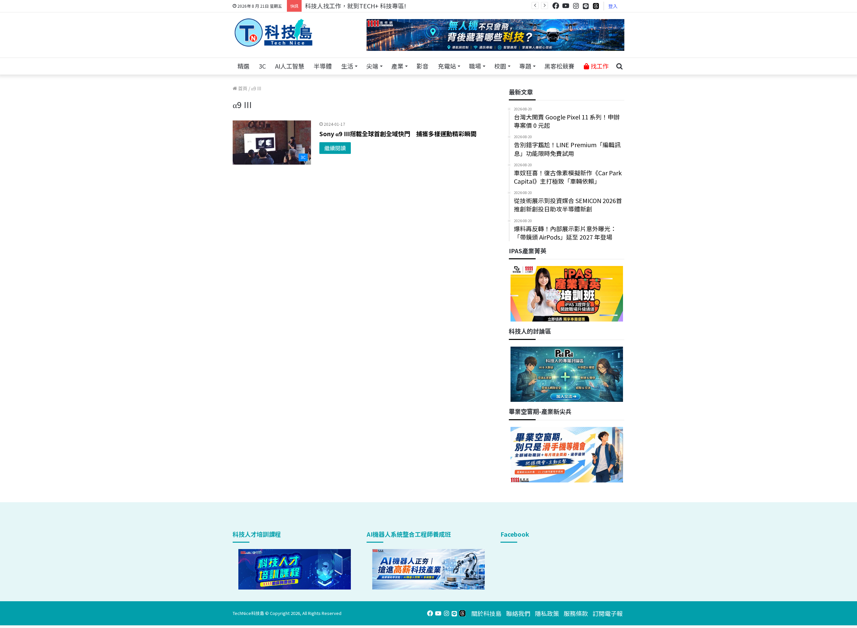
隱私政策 (547, 613)
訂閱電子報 (608, 613)
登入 (613, 6)
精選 (243, 66)
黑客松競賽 (559, 66)
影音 (422, 66)
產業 (397, 66)
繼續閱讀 (335, 148)
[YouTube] (566, 6)
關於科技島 (486, 613)
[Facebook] (556, 6)
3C (262, 66)
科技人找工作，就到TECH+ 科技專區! (355, 5)
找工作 (599, 66)
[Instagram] (576, 6)
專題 (525, 66)
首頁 (242, 88)
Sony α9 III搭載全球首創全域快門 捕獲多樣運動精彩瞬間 (397, 133)
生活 (347, 66)
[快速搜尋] (619, 66)
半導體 (323, 66)
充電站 (447, 66)
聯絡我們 (518, 613)
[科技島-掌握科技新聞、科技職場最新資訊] (273, 32)
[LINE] (586, 6)
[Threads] (596, 6)
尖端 (372, 66)
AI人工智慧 (289, 66)
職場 (475, 66)
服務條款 (576, 613)
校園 (500, 66)
